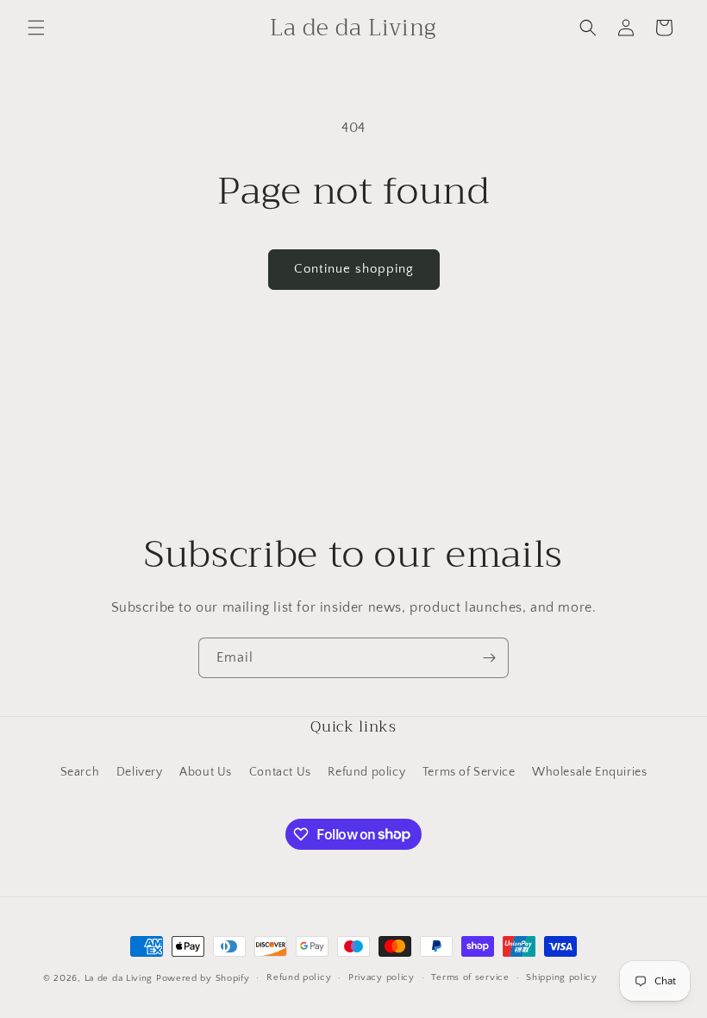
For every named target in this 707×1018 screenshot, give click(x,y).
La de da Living (118, 978)
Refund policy (366, 772)
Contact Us (280, 772)
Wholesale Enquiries (589, 772)
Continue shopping (354, 268)
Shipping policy (562, 977)
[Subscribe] (489, 658)
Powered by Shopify (203, 978)
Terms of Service (469, 772)
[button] (36, 28)
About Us (205, 772)
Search (80, 772)
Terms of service (470, 977)
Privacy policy (381, 977)
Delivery (139, 772)
